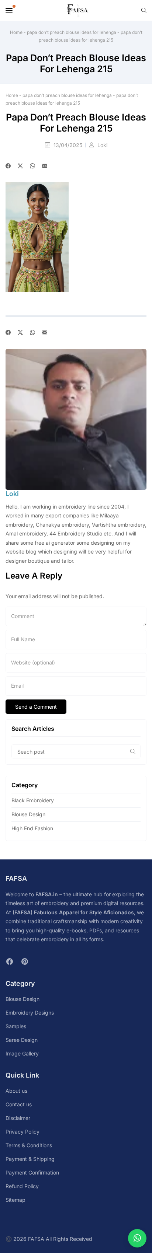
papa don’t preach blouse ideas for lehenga (71, 32)
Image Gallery (22, 1053)
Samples (16, 1026)
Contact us (19, 1104)
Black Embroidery (32, 800)
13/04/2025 (68, 145)
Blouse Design (28, 814)
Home (16, 32)
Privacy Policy (22, 1131)
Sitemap (15, 1200)
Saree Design (22, 1040)
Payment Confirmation (32, 1172)
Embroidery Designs (30, 1012)
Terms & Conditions (29, 1145)
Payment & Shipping (30, 1159)
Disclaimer (18, 1118)
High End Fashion (32, 828)
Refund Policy (22, 1186)
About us (16, 1091)
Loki (102, 145)
